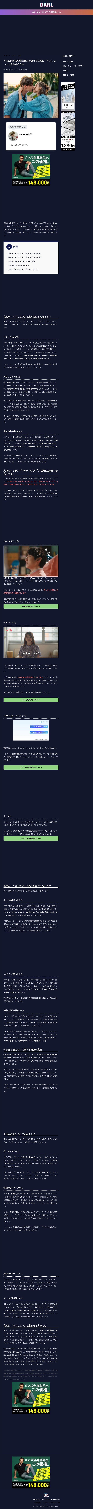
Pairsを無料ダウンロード (31, 606)
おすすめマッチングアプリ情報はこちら (46, 12)
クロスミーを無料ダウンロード (31, 767)
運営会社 (37, 1502)
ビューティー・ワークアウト (73, 66)
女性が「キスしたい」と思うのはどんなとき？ (25, 253)
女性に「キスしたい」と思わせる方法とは (23, 269)
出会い (65, 70)
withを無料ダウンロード (31, 700)
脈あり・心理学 (68, 75)
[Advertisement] (46, 34)
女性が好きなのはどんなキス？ (19, 265)
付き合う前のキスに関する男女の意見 (21, 261)
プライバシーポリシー (51, 1502)
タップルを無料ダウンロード (31, 838)
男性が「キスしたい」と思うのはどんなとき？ (25, 257)
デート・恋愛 (68, 61)
